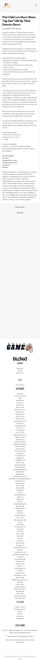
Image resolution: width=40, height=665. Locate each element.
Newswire (18, 515)
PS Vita (18, 529)
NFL (18, 517)
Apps (18, 402)
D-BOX (18, 423)
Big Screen (18, 409)
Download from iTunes (9, 160)
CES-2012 (19, 416)
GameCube (19, 467)
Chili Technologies (8, 155)
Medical (19, 499)
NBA (18, 510)
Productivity (18, 526)
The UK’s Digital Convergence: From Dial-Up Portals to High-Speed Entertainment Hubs (20, 631)
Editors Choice (18, 435)
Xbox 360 (17, 595)
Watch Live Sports (18, 579)
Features (18, 446)
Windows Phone (19, 588)
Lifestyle (19, 490)
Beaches (19, 405)
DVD (18, 428)
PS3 (17, 533)
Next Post (20, 212)
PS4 (18, 536)
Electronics (18, 441)
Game (18, 462)
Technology (18, 568)
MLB (19, 501)
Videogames (18, 575)
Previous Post (19, 207)
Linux (19, 492)
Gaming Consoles (20, 609)
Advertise (20, 368)
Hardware (18, 480)
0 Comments (6, 28)
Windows (18, 586)
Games (18, 471)
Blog (18, 412)
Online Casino (18, 520)
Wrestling (19, 591)
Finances (18, 448)
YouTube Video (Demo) (9, 162)
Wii (18, 582)
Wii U (18, 584)
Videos (18, 577)
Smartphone (19, 552)
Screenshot (6, 164)
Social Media (19, 559)
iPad (13, 28)
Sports (18, 563)
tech (18, 565)
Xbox (18, 593)
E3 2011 (18, 432)
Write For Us (20, 372)
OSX (19, 522)
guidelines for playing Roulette (19, 478)
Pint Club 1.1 (6, 158)
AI (19, 398)
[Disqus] (20, 245)
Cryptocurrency (18, 421)
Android (18, 400)
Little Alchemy (18, 494)
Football (18, 453)
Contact (20, 370)
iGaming (18, 483)
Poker (18, 524)
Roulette (19, 545)
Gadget (18, 457)
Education (19, 439)
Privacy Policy (20, 384)
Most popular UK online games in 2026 (20, 636)
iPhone (18, 487)
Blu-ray (18, 414)
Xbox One (18, 598)
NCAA (18, 513)
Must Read (18, 508)
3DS (18, 393)
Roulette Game (18, 547)
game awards (19, 464)
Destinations (19, 425)
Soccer (19, 556)
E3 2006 (18, 430)
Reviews (18, 543)
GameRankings (18, 469)
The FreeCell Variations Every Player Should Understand (20, 641)
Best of (18, 407)
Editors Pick (19, 437)
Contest (18, 418)
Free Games (18, 455)
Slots (19, 549)
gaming (18, 474)
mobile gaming (18, 503)
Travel (19, 570)
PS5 (19, 538)
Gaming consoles (19, 476)
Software (19, 561)
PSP (18, 540)
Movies (18, 506)
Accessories (18, 395)
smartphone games (18, 554)
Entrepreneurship (19, 444)
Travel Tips (18, 572)
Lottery (19, 497)
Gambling (18, 460)
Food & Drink (19, 451)
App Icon (5, 167)
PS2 (18, 531)
